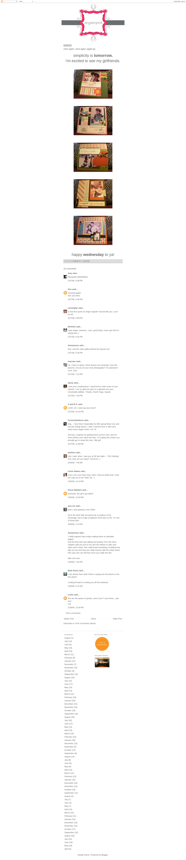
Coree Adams (74, 471)
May (66, 648)
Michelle (72, 327)
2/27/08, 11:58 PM (76, 444)
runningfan (73, 308)
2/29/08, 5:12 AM (75, 586)
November (68, 668)
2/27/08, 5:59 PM (75, 318)
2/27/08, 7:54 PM (75, 396)
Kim (69, 289)
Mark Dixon (73, 570)
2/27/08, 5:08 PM (75, 281)
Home (93, 619)
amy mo (71, 506)
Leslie (70, 595)
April (66, 651)
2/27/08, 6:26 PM (75, 353)
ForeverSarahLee (76, 420)
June (66, 644)
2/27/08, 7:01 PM (75, 374)
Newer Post (69, 619)
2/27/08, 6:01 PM (75, 337)
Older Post (117, 619)
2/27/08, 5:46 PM (75, 299)
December (68, 664)
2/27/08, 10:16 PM (76, 412)
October (67, 671)
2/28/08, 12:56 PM (76, 497)
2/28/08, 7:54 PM (75, 562)
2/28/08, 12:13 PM (76, 481)
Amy (70, 273)
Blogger (104, 855)
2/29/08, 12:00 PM (76, 607)
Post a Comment (73, 613)
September (69, 674)
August (67, 638)
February (68, 658)
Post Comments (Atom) (85, 623)
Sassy (70, 383)
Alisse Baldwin (75, 490)
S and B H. (73, 404)
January (67, 661)
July (66, 641)
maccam (72, 361)
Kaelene (71, 452)
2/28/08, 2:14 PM (75, 524)
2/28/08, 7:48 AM (75, 463)
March (67, 654)
